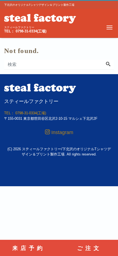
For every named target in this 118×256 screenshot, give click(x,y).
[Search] (108, 64)
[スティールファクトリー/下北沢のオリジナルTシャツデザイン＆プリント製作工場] (40, 18)
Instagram (61, 132)
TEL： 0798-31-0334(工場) (25, 31)
